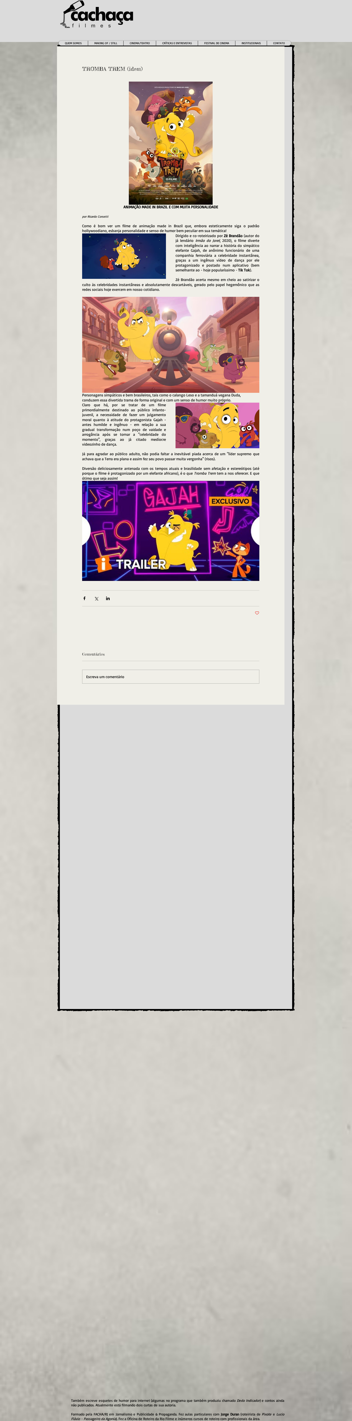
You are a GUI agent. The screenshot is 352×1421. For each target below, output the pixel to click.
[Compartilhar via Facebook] (84, 598)
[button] (139, 43)
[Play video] (170, 531)
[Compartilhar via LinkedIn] (108, 598)
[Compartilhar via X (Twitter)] (96, 598)
